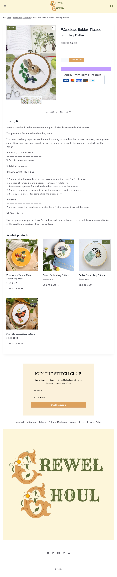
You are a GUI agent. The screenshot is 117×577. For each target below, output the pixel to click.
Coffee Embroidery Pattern (92, 275)
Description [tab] (51, 112)
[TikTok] (63, 553)
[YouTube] (48, 553)
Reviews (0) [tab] (65, 112)
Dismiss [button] (109, 573)
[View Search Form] (111, 6)
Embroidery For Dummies (47, 573)
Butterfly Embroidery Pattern (20, 334)
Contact (20, 422)
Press (81, 422)
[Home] (4, 18)
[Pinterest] (69, 553)
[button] (53, 28)
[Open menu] (5, 6)
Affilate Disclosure (58, 422)
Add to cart (76, 60)
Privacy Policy (94, 422)
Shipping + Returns (36, 422)
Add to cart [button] (13, 289)
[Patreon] (53, 553)
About (73, 422)
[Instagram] (58, 553)
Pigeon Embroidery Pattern (56, 275)
